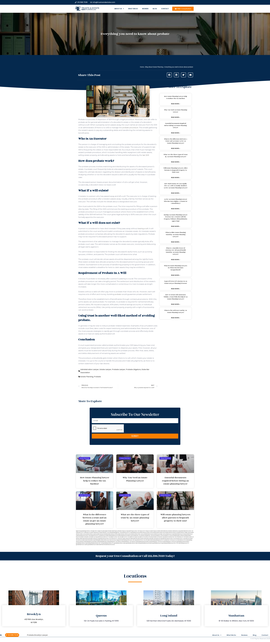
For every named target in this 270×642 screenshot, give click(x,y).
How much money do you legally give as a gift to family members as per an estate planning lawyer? (175, 186)
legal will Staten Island (109, 531)
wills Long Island (136, 540)
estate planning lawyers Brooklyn (90, 541)
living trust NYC (142, 531)
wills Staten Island (148, 540)
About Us (118, 9)
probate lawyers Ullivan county (127, 535)
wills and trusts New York (170, 538)
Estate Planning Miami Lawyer (126, 540)
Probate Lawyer (118, 369)
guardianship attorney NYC (108, 543)
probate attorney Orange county (183, 532)
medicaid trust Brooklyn (167, 531)
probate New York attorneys (139, 535)
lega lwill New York (88, 531)
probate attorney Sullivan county (124, 534)
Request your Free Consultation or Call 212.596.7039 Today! (135, 556)
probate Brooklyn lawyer (148, 534)
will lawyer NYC (114, 538)
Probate (97, 376)
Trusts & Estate (90, 8)
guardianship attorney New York (96, 543)
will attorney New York (171, 537)
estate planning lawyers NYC (158, 540)
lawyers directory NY (104, 537)
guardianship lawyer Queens (81, 544)
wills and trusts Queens (188, 538)
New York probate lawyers (122, 532)
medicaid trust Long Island (178, 531)
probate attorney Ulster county (137, 534)
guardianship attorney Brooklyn (183, 541)
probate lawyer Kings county (159, 534)
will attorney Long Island (162, 537)
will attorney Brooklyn (152, 537)
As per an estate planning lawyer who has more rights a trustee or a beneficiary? (175, 201)
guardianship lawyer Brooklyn (146, 543)
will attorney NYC (180, 537)
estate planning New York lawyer (156, 541)
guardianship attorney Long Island (82, 543)
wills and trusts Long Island (159, 538)
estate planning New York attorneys (128, 541)
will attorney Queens (188, 537)
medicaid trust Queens (88, 532)
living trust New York (135, 531)
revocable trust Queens (132, 537)
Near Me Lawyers (111, 544)
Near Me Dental (104, 544)
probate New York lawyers (169, 540)
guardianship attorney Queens (120, 543)
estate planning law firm (88, 9)
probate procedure (130, 128)
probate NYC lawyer (160, 535)
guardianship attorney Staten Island (133, 543)
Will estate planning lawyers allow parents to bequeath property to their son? (175, 170)
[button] (169, 75)
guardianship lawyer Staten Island (94, 544)
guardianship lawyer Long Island (159, 543)
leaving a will (143, 229)
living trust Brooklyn (118, 531)
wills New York (142, 540)
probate (118, 294)
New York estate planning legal (111, 532)
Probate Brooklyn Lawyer (37, 635)
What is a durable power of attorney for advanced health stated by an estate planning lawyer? (175, 251)
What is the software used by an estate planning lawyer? (175, 311)
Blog (155, 9)
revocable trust (141, 537)
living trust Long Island (126, 531)
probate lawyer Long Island (170, 534)
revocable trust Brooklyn (84, 537)
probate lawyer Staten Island (105, 535)
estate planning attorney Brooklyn (142, 541)
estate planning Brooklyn (102, 541)
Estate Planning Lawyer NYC (183, 543)
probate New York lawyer (150, 535)
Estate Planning (86, 376)
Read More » (175, 104)
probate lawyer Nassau (181, 534)
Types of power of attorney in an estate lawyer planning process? (175, 282)
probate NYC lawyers (168, 535)
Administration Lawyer (89, 369)
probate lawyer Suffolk (115, 535)
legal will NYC (95, 531)
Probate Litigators (133, 369)
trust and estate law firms (180, 540)
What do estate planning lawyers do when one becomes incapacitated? (175, 268)
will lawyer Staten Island (130, 538)
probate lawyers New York (84, 535)
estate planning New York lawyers (169, 541)
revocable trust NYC (123, 537)
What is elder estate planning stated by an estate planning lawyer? (175, 234)
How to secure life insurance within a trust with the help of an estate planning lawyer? (176, 297)
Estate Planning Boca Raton (98, 540)
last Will (145, 155)
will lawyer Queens (121, 538)
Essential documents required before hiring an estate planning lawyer (175, 125)
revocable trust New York (114, 537)
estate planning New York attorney (114, 541)
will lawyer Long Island (97, 538)
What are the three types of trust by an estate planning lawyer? (176, 156)
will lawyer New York (106, 538)
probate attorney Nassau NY (171, 532)
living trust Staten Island (158, 531)
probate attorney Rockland (101, 534)
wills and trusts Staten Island (81, 540)
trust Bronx (146, 537)
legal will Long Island (80, 531)
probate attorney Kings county (159, 532)
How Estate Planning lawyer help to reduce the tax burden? (175, 97)
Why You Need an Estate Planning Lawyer (175, 111)
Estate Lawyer (105, 369)
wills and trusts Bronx (140, 538)
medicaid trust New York (188, 531)
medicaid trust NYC (80, 532)
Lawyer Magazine (116, 540)
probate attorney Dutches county (146, 532)
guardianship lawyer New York (171, 543)
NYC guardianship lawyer (134, 532)
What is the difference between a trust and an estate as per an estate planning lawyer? (175, 141)
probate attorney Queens (91, 534)
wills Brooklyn (90, 540)
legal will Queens (101, 531)
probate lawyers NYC (94, 535)
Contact (165, 9)
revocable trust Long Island (94, 537)
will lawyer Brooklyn (89, 538)
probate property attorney (178, 535)
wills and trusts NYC (179, 538)
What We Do (133, 9)
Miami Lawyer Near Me (108, 540)
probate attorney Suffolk (112, 534)
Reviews (145, 9)
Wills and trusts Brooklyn (149, 538)
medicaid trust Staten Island (99, 532)
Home (142, 67)
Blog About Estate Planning (154, 67)
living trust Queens (149, 531)
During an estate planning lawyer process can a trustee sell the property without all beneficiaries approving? (175, 218)
